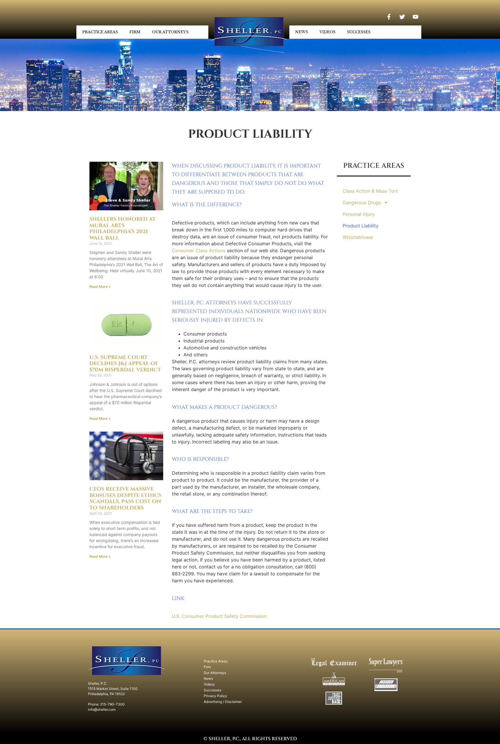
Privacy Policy (215, 696)
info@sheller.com (101, 709)
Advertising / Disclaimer (223, 701)
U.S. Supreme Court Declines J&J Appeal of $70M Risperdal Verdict (125, 363)
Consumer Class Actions (198, 250)
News (301, 32)
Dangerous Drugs (362, 202)
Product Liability (360, 226)
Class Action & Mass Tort (370, 191)
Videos (327, 32)
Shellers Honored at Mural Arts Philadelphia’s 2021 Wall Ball (122, 229)
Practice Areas (100, 32)
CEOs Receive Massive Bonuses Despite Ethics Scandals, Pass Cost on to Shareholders (125, 498)
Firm (134, 32)
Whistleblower (358, 237)
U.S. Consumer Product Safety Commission (219, 616)
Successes (358, 32)
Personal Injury (359, 214)
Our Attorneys (170, 32)
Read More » (100, 286)
